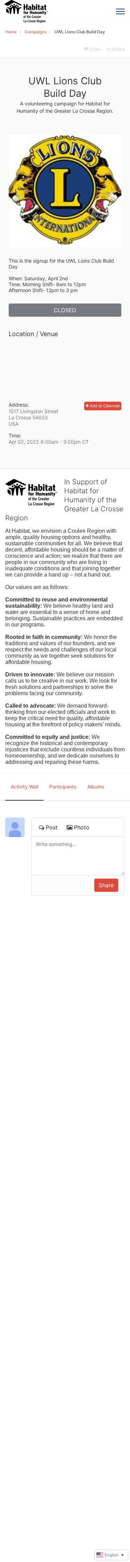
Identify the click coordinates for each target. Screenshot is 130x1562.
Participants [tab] (62, 786)
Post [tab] (52, 827)
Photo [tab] (81, 827)
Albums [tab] (95, 786)
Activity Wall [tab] (24, 786)
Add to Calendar (104, 405)
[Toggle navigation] (120, 11)
